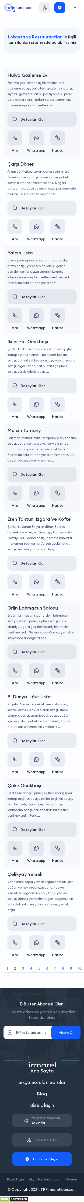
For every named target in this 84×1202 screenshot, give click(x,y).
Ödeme (71, 1179)
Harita (57, 150)
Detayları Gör (33, 119)
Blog (42, 1094)
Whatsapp (36, 150)
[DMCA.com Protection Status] (14, 1198)
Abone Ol (66, 1033)
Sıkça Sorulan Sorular (42, 1082)
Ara (15, 150)
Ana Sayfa (42, 1071)
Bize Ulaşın (42, 1105)
